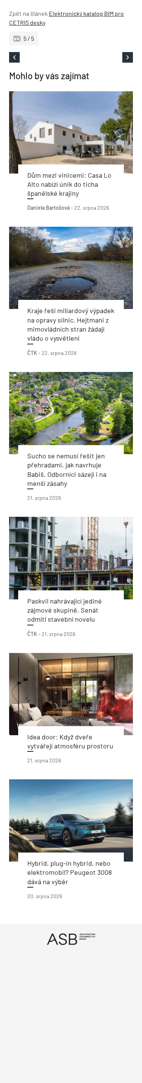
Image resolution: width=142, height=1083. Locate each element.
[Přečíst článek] (71, 132)
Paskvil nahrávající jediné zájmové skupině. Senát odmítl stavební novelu (64, 610)
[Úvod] (71, 939)
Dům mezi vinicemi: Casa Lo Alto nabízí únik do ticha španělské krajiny (69, 184)
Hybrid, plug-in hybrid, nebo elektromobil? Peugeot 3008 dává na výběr (69, 872)
